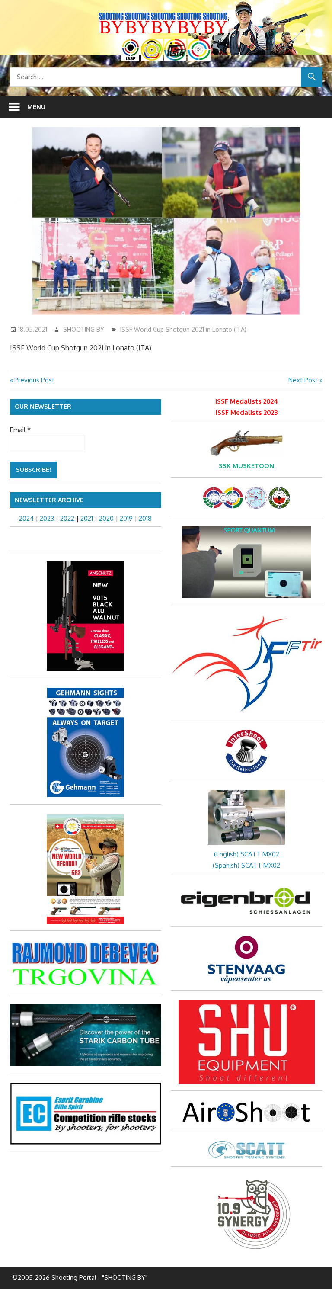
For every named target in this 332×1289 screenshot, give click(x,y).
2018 (145, 518)
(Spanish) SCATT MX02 (246, 865)
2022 (67, 518)
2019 (126, 518)
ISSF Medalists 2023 (247, 412)
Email (20, 430)
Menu (36, 106)
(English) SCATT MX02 (246, 854)
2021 (86, 518)
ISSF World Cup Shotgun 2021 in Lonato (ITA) (183, 329)
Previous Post (34, 380)
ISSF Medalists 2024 (246, 401)
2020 (106, 518)
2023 (47, 518)
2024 (26, 518)
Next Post (303, 380)
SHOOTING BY (83, 329)
